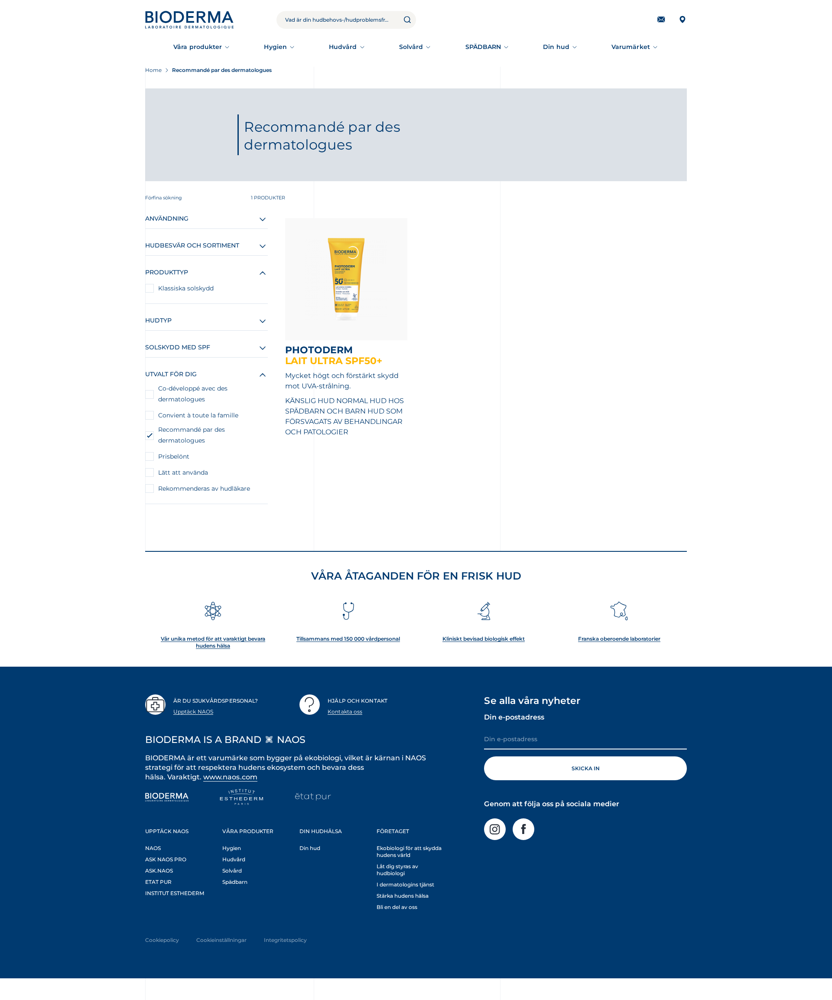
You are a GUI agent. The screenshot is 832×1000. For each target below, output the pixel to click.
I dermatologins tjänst (405, 884)
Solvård (411, 47)
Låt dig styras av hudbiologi (397, 869)
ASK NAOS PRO (165, 859)
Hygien (275, 47)
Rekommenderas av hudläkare (204, 488)
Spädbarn (234, 882)
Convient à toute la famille (198, 415)
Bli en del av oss (397, 907)
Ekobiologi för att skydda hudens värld (409, 851)
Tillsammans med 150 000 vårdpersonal (348, 638)
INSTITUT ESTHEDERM (174, 893)
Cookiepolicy (162, 940)
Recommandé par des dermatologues (191, 435)
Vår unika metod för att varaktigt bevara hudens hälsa (213, 642)
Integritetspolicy (285, 940)
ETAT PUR (158, 882)
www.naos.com (230, 777)
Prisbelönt (173, 456)
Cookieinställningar (221, 940)
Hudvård (343, 47)
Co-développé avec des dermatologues (193, 393)
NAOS (153, 848)
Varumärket (630, 47)
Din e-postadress (514, 717)
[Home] (189, 19)
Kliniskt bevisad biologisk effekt (483, 638)
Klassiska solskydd (186, 288)
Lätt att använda (183, 472)
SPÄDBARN (483, 47)
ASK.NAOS (159, 870)
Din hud (556, 47)
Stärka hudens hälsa (403, 896)
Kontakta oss (345, 711)
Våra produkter (197, 47)
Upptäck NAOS (193, 711)
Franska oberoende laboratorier (619, 638)
